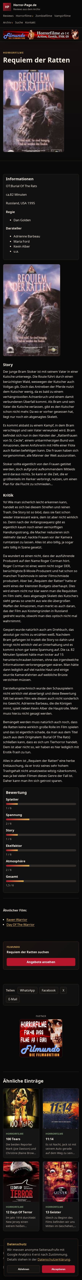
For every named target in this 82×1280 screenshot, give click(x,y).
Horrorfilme (23, 16)
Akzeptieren (58, 1269)
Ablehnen (23, 1269)
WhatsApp (27, 990)
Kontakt (30, 22)
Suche (19, 22)
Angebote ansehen (41, 962)
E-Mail (12, 999)
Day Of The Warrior (20, 924)
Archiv (7, 22)
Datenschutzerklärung (54, 1259)
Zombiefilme (43, 16)
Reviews (8, 16)
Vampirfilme (62, 16)
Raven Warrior (16, 919)
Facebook (49, 990)
